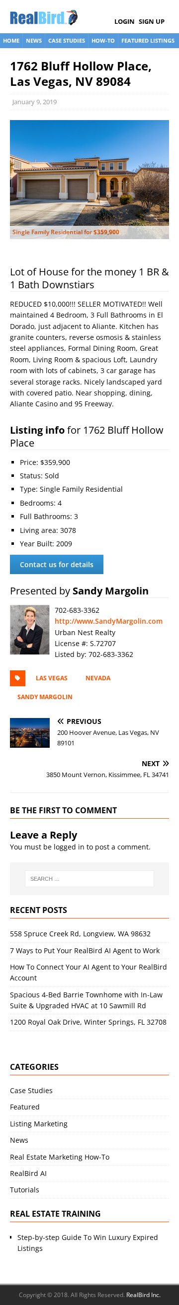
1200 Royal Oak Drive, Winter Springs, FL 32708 (88, 1022)
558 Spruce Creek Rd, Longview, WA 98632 (80, 933)
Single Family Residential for (65, 232)
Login (124, 21)
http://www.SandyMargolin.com (109, 621)
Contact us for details (56, 564)
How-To (103, 40)
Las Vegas (52, 678)
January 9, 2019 (34, 101)
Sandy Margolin (45, 697)
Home (11, 40)
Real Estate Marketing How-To (59, 1157)
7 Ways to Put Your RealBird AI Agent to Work (85, 950)
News (34, 40)
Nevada (98, 678)
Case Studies (66, 40)
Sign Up (152, 21)
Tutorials (24, 1189)
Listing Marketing (39, 1123)
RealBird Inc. (143, 1295)
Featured (25, 1106)
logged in (69, 846)
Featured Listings (148, 40)
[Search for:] (89, 878)
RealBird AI (28, 1173)
